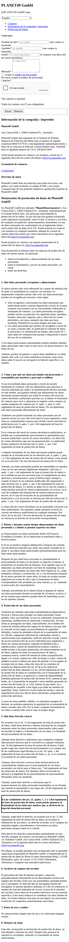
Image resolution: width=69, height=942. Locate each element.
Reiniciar (18, 111)
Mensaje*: (6, 71)
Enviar (8, 111)
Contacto (12, 23)
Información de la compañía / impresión (28, 26)
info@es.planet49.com (54, 158)
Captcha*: (13, 89)
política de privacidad (25, 74)
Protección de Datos (18, 29)
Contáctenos (7, 170)
